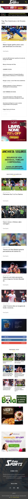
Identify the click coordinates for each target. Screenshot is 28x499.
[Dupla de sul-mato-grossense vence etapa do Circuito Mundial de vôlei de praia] (14, 267)
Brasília (4, 61)
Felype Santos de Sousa (9, 109)
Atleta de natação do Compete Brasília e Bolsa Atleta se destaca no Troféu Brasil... (13, 75)
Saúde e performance (7, 82)
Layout (14, 493)
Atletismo (5, 88)
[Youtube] (17, 488)
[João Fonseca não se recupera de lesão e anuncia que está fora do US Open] (14, 296)
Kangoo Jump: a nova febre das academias (14, 80)
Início (2, 18)
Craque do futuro (6, 93)
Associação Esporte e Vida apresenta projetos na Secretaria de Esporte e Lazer (13, 97)
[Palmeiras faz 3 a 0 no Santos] (14, 184)
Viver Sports (5, 51)
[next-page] (6, 114)
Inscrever (23, 342)
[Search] (26, 2)
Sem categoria (6, 192)
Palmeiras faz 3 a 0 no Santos (13, 194)
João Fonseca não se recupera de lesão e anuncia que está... (7, 388)
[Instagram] (14, 487)
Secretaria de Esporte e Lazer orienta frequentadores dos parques (12, 103)
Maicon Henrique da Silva (9, 64)
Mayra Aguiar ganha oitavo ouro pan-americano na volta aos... (13, 45)
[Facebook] (10, 488)
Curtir (24, 336)
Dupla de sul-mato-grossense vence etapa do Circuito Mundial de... (13, 279)
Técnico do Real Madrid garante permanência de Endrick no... (13, 250)
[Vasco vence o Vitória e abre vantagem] (14, 212)
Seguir (24, 339)
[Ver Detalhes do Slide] (14, 159)
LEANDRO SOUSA (7, 69)
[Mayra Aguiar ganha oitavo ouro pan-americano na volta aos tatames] (14, 33)
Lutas (4, 42)
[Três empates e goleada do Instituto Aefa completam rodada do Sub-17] (20, 382)
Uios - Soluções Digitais (14, 497)
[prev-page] (4, 114)
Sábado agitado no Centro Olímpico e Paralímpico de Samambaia (12, 86)
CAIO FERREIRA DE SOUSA (9, 92)
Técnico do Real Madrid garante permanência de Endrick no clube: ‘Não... (8, 374)
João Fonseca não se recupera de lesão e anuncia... (14, 307)
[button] (2, 2)
